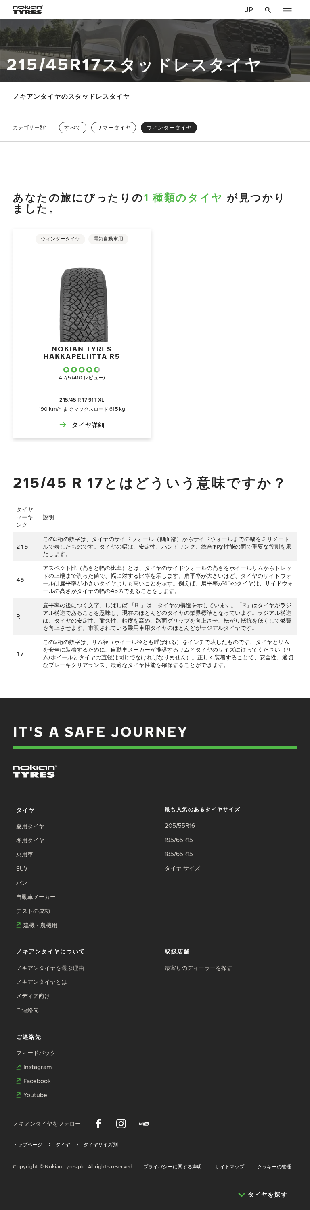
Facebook (37, 1080)
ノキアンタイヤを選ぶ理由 (50, 967)
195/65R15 (179, 839)
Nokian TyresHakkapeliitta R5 (82, 352)
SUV (21, 868)
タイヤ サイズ (182, 868)
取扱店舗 (177, 951)
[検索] (268, 9)
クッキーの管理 (274, 1167)
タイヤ (25, 809)
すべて (72, 127)
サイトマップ (229, 1167)
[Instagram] (121, 1123)
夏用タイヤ (30, 826)
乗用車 (24, 854)
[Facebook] (98, 1123)
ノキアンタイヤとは (41, 981)
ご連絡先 (27, 1009)
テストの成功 (33, 910)
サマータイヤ (113, 127)
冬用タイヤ (30, 840)
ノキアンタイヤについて (50, 951)
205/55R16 (180, 825)
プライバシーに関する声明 (172, 1167)
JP (249, 9)
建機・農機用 (40, 925)
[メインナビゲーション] (287, 9)
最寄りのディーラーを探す (198, 967)
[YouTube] (143, 1123)
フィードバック (36, 1052)
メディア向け (33, 995)
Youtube (35, 1095)
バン (21, 882)
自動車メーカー (36, 896)
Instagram (37, 1066)
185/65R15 (179, 853)
